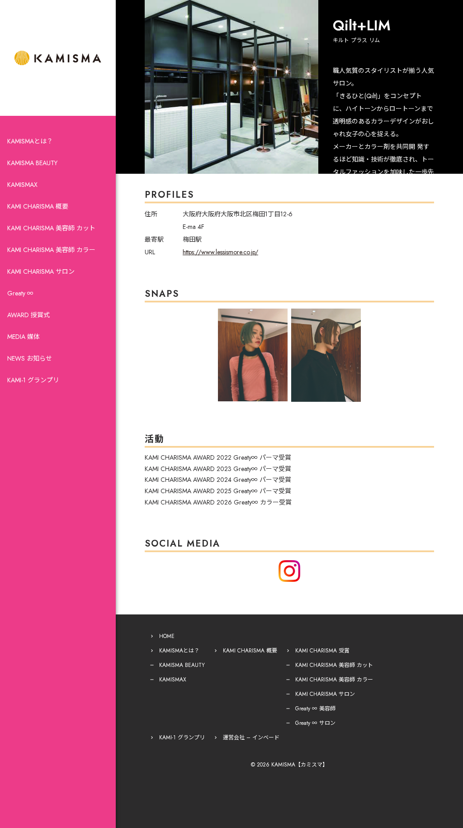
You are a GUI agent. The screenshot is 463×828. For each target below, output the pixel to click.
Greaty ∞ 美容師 (315, 708)
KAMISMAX (22, 184)
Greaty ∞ (20, 293)
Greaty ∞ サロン (315, 723)
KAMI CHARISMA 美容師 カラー (51, 249)
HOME (167, 636)
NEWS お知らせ (29, 358)
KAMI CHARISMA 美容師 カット (51, 228)
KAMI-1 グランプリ (33, 380)
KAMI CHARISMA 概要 (37, 206)
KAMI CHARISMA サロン (41, 271)
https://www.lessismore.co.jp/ (220, 252)
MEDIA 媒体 (23, 336)
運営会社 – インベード (251, 737)
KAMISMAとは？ (30, 141)
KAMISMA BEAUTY (32, 162)
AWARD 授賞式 (28, 314)
